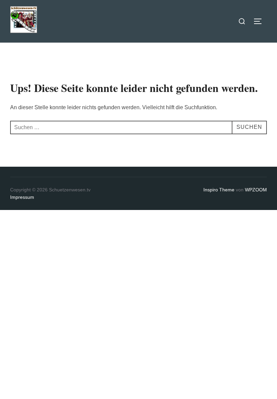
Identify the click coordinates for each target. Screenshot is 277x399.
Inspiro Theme (218, 189)
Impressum (22, 197)
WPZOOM (256, 189)
